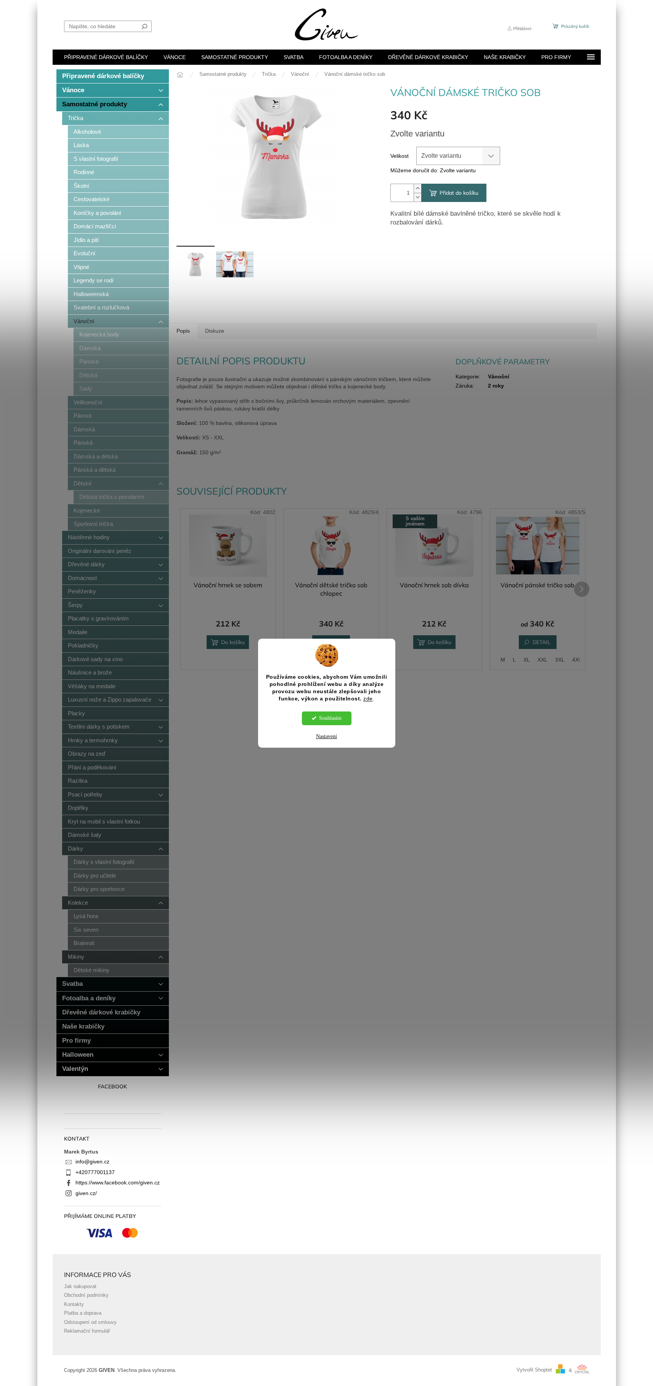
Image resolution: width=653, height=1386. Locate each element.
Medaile (77, 632)
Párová (82, 415)
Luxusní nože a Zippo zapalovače (109, 699)
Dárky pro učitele (95, 875)
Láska (81, 145)
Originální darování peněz (100, 551)
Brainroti (84, 943)
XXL (542, 660)
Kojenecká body (99, 334)
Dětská (88, 375)
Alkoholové (87, 131)
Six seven (86, 929)
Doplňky (78, 807)
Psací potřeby (85, 794)
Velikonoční (88, 402)
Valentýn (75, 1068)
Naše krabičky (83, 1026)
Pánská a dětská (95, 469)
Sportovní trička (93, 524)
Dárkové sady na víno (95, 659)
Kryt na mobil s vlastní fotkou (104, 821)
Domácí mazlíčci (95, 226)
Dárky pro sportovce (99, 889)
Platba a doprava (82, 1313)
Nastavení (326, 736)
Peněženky (82, 591)
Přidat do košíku (459, 192)
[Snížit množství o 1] (417, 197)
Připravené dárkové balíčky (103, 76)
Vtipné (81, 267)
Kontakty (74, 1304)
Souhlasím (330, 718)
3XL (560, 660)
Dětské (82, 483)
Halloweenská (91, 294)
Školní (81, 186)
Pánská (88, 361)
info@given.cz (92, 1161)
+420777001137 (95, 1172)
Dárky (75, 848)
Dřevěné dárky (86, 564)
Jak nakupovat (80, 1286)
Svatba (72, 983)
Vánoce (73, 90)
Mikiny (76, 956)
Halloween (77, 1054)
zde (368, 699)
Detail (541, 642)
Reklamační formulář (87, 1331)
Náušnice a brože (90, 672)
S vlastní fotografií (96, 158)
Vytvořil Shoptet (534, 1370)
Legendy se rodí (94, 280)
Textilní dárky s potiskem (99, 726)
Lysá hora (86, 916)
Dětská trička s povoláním (111, 497)
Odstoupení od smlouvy (90, 1322)
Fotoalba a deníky (89, 998)
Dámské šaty (84, 835)
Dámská (90, 348)
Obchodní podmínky (86, 1295)
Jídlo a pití (86, 240)
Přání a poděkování (92, 767)
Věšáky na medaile (92, 686)
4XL (577, 660)
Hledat (144, 26)
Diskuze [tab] (214, 331)
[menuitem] (106, 57)
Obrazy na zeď (86, 753)
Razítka (77, 780)
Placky (76, 713)
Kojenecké (87, 510)
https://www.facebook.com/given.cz (117, 1182)
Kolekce (78, 902)
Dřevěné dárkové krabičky (101, 1012)
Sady (85, 388)
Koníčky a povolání (97, 213)
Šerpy (75, 605)
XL (526, 660)
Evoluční (84, 253)
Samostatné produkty (94, 104)
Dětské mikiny (91, 970)
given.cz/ (86, 1193)
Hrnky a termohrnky (93, 740)
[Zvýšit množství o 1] (417, 188)
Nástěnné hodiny (89, 537)
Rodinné (84, 172)
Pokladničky (83, 645)
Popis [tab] (183, 331)
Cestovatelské (91, 199)
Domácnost (82, 578)
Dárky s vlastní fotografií (104, 862)
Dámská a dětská (96, 456)
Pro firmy (76, 1040)
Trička (75, 118)
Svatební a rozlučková (101, 307)
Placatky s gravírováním (98, 618)
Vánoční (84, 321)
